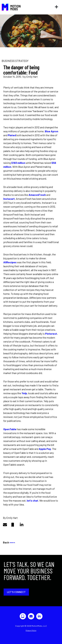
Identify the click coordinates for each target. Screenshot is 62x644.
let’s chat (32, 500)
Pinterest (51, 333)
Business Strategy (15, 60)
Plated (12, 135)
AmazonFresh (37, 194)
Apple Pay (45, 448)
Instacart (9, 198)
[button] (56, 7)
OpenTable (9, 429)
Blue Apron (51, 131)
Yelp (24, 393)
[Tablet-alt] (23, 616)
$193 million (18, 162)
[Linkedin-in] (39, 616)
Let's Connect (16, 591)
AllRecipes (10, 262)
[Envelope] (31, 616)
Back (9, 542)
